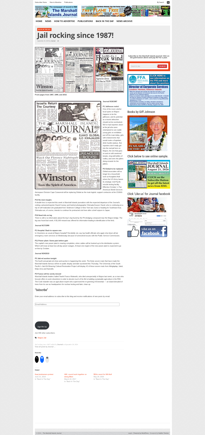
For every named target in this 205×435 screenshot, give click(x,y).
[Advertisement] (79, 402)
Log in (130, 433)
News (48, 21)
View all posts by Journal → (45, 347)
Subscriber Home (41, 2)
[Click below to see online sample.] (148, 174)
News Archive (124, 21)
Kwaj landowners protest (44, 374)
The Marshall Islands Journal (51, 433)
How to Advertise (55, 2)
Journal (53, 41)
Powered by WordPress (141, 433)
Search (161, 2)
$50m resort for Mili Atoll (103, 374)
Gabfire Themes (163, 433)
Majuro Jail (42, 338)
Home (39, 21)
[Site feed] (168, 2)
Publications (68, 2)
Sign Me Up (42, 327)
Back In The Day (105, 21)
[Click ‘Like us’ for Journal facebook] (148, 217)
